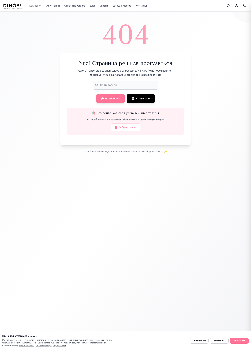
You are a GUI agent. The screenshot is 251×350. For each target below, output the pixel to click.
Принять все (239, 340)
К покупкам (143, 98)
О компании (53, 5)
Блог (92, 5)
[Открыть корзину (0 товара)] (245, 6)
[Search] (228, 6)
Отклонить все (199, 340)
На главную (112, 98)
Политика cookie (26, 345)
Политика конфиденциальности (51, 345)
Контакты (141, 5)
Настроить (219, 340)
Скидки (104, 5)
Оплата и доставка (74, 5)
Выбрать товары (128, 127)
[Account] (236, 6)
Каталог (33, 5)
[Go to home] (12, 6)
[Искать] (96, 85)
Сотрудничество (121, 5)
